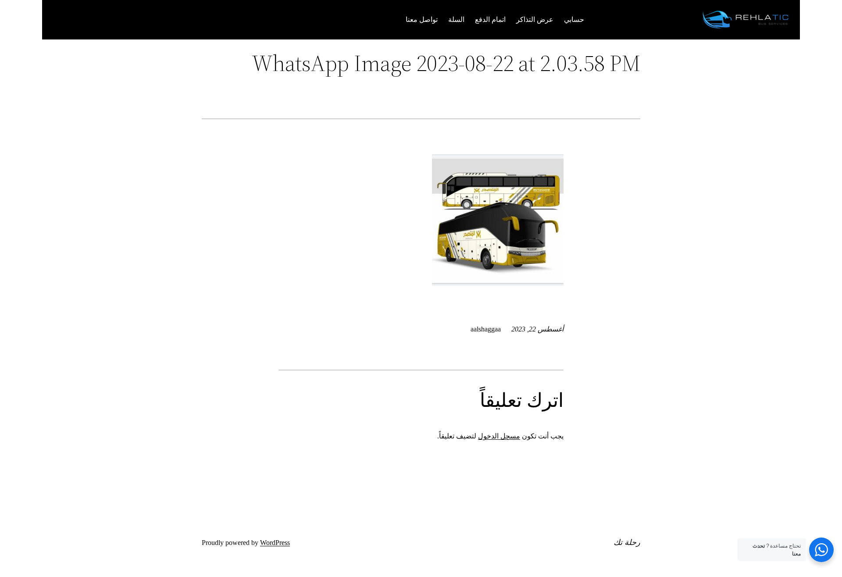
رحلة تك (627, 542)
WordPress (275, 542)
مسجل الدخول (499, 436)
